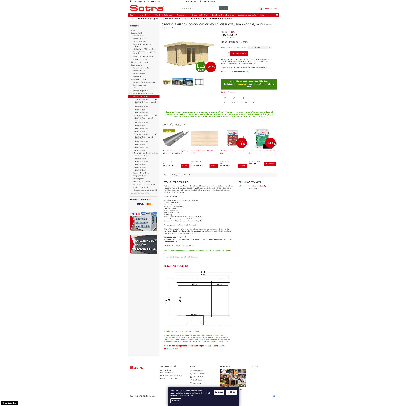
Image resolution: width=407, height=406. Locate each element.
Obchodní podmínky (209, 1)
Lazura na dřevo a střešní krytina (144, 184)
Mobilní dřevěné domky (141, 187)
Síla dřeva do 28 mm (141, 107)
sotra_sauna (197, 383)
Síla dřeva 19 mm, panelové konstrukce (143, 119)
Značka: (168, 28)
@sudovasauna (198, 380)
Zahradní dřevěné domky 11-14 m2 (145, 115)
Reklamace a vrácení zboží (168, 378)
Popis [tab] (166, 175)
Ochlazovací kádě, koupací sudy (144, 82)
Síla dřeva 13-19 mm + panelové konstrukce (145, 103)
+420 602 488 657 (199, 374)
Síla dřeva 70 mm (140, 131)
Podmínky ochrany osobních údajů (171, 375)
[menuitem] (132, 15)
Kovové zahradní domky (141, 173)
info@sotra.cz (193, 257)
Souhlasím (231, 392)
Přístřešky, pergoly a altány (142, 181)
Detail (184, 165)
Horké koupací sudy (140, 85)
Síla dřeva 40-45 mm (141, 112)
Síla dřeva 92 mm (140, 170)
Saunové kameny (139, 74)
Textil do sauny (138, 36)
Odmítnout (219, 392)
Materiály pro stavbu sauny (140, 62)
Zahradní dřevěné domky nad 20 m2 (146, 153)
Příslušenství (137, 76)
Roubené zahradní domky (141, 96)
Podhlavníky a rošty (139, 39)
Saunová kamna (136, 65)
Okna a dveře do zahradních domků (145, 190)
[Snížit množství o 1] (229, 55)
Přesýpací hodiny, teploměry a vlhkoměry (143, 45)
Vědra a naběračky (139, 41)
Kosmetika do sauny (140, 59)
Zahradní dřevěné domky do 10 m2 (145, 99)
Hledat (223, 8)
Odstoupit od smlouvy (9, 403)
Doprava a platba (192, 1)
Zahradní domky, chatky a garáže (142, 93)
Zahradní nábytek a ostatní (140, 193)
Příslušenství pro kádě (140, 91)
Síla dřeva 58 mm (140, 164)
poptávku (242, 84)
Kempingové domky (139, 176)
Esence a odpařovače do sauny (143, 56)
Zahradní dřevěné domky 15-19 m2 (145, 134)
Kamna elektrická (139, 71)
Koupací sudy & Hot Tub (139, 79)
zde (191, 395)
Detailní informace (227, 92)
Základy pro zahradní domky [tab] (181, 175)
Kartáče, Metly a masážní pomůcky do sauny (144, 53)
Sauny (133, 30)
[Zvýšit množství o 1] (229, 52)
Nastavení (176, 401)
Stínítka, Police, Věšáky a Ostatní (144, 49)
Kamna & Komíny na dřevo (142, 68)
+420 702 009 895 (242, 71)
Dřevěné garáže (138, 179)
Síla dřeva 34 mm (140, 109)
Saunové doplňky (137, 33)
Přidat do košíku (240, 54)
